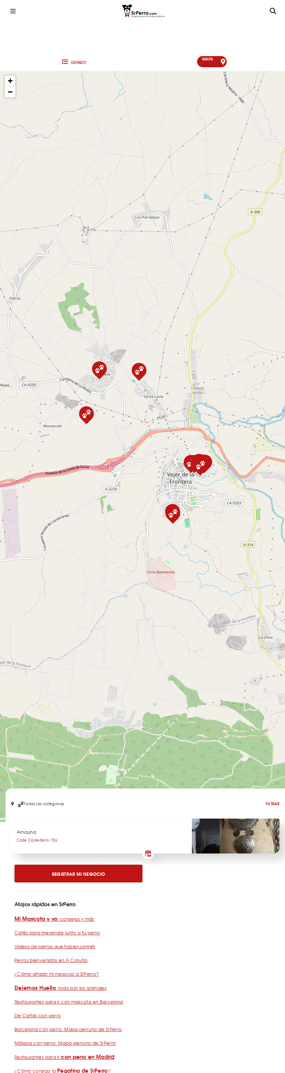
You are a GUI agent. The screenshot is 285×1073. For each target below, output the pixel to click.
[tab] (73, 61)
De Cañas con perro (37, 1015)
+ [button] (10, 80)
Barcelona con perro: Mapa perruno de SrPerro (68, 1029)
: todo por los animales (60, 988)
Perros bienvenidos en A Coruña (51, 960)
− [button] (10, 92)
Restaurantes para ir (64, 1057)
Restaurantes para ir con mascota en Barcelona (68, 1001)
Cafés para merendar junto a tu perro (57, 932)
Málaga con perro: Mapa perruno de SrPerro (65, 1043)
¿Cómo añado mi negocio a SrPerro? (56, 973)
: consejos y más (54, 919)
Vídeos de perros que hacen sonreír (54, 946)
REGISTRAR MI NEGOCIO (78, 873)
